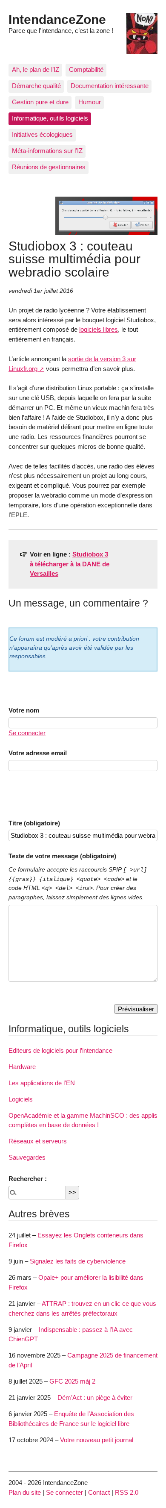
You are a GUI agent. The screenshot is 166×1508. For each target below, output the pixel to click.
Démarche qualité (36, 85)
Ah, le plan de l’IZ (35, 69)
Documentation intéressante (110, 85)
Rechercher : (28, 1178)
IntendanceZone (57, 19)
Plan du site (25, 1492)
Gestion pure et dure (40, 102)
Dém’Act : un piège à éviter (94, 1397)
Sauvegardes (27, 1157)
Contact (99, 1492)
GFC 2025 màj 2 (72, 1381)
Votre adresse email (38, 753)
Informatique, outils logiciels (50, 118)
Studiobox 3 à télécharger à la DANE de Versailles (69, 564)
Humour (89, 102)
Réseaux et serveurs (38, 1141)
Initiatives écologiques (42, 134)
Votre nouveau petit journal (96, 1439)
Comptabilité (86, 69)
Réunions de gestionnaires (49, 167)
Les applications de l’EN (42, 1083)
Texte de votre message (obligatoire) (62, 856)
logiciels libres (98, 329)
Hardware (22, 1066)
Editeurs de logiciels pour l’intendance (60, 1050)
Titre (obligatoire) (34, 823)
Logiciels (21, 1099)
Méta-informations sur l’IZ (47, 150)
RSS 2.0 (126, 1492)
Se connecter (27, 732)
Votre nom (24, 710)
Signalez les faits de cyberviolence (78, 1261)
